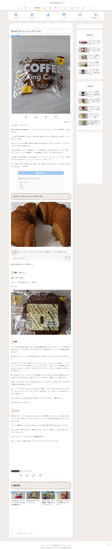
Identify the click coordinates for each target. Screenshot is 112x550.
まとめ (22, 188)
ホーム (42, 545)
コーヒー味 (29, 471)
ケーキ (23, 471)
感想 (21, 185)
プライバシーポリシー (66, 545)
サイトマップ (48, 545)
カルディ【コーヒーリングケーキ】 (30, 178)
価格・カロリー (24, 182)
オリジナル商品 (16, 471)
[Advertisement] (41, 457)
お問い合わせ (56, 545)
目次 (39, 173)
